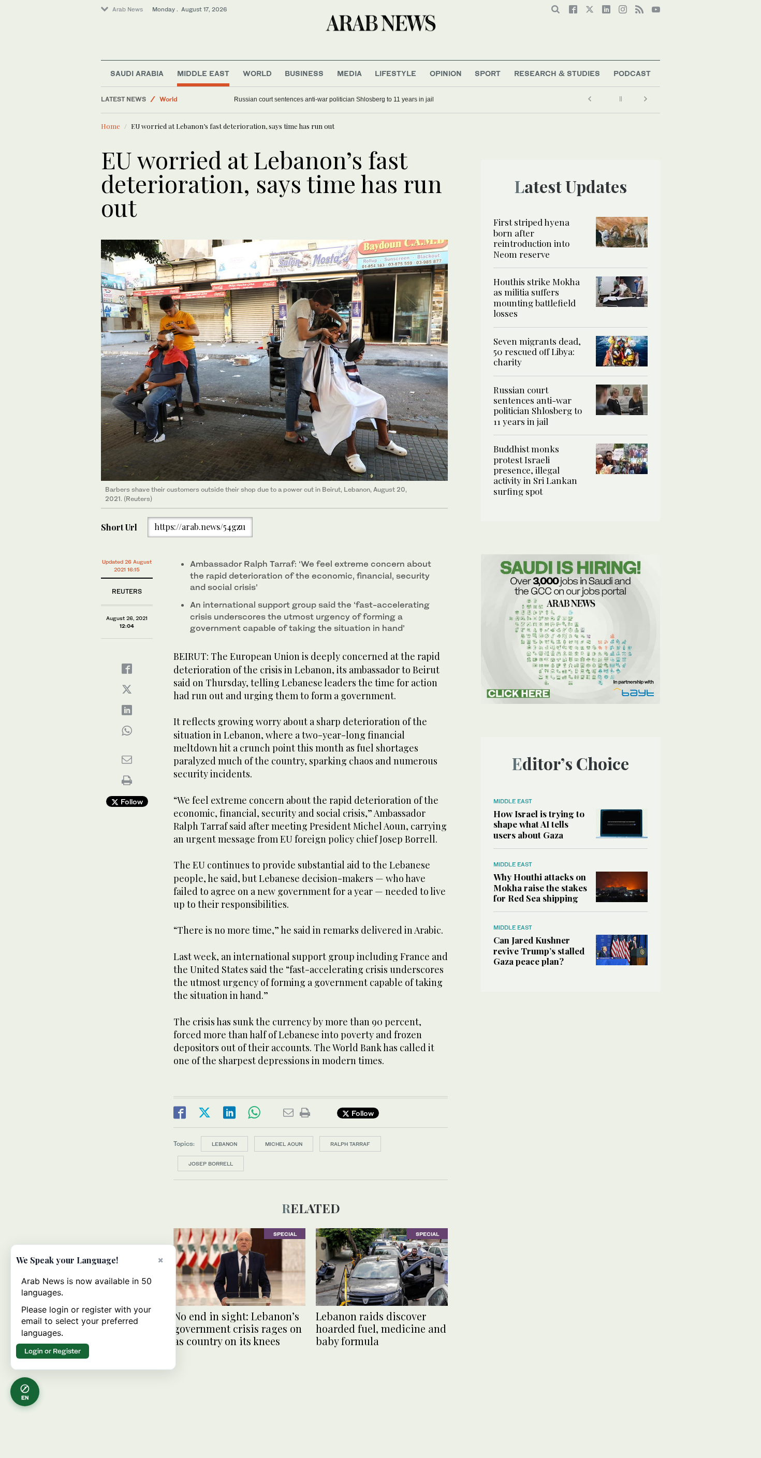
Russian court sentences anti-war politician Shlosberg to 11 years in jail (450, 99)
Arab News (127, 9)
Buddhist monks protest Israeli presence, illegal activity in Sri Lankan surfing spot (295, 99)
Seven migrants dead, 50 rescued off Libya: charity (537, 351)
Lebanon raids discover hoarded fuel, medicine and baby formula (381, 1328)
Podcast (632, 73)
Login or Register (52, 1351)
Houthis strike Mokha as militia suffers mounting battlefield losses (536, 297)
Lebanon (224, 1144)
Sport (488, 73)
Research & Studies (557, 73)
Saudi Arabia (137, 73)
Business (304, 73)
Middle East (203, 73)
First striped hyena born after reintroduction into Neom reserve (531, 237)
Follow (131, 801)
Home (110, 126)
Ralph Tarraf (350, 1144)
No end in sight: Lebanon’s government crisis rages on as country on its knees (237, 1328)
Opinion (446, 73)
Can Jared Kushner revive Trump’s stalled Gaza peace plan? (538, 950)
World (257, 73)
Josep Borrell (210, 1163)
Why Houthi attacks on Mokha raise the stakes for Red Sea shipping (540, 887)
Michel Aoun (283, 1144)
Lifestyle (395, 73)
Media (349, 73)
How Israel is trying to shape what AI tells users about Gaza (538, 824)
